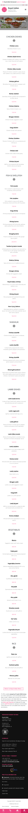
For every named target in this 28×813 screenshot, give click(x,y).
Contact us (4, 723)
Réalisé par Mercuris (14, 803)
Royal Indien (13, 8)
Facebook (2, 5)
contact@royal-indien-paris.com (10, 760)
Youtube (6, 5)
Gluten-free (5, 793)
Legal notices (5, 725)
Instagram (4, 5)
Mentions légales (15, 806)
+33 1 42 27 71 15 (6, 758)
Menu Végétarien (6, 726)
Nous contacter (5, 806)
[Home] (4, 9)
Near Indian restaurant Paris (9, 751)
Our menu (4, 781)
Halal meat (4, 790)
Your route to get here (7, 748)
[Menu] (25, 9)
